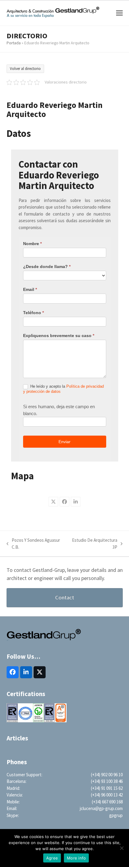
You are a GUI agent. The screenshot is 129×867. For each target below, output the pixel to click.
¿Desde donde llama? (46, 266)
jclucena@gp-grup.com (101, 808)
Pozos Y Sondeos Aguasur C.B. (33, 543)
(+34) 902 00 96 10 (107, 774)
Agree (52, 858)
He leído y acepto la (63, 389)
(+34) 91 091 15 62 (107, 788)
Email (30, 289)
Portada (14, 43)
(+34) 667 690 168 (107, 802)
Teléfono (33, 312)
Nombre (32, 243)
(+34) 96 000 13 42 (107, 795)
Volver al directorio (25, 68)
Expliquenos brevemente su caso (58, 335)
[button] (119, 12)
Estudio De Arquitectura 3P (94, 543)
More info (76, 858)
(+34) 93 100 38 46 (107, 781)
